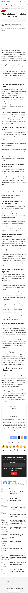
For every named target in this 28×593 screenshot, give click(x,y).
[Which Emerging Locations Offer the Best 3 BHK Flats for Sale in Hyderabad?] (5, 508)
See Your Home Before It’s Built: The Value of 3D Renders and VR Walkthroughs (18, 514)
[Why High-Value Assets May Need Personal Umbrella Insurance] (5, 529)
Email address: (14, 462)
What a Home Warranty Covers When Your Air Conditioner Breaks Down (18, 557)
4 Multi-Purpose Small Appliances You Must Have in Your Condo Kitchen (18, 571)
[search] (18, 1)
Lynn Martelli (7, 24)
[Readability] (7, 2)
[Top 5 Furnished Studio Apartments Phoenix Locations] (5, 543)
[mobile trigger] (2, 2)
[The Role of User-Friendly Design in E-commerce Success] (5, 501)
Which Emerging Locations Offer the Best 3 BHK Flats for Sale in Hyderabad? (18, 507)
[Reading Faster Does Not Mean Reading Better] (5, 494)
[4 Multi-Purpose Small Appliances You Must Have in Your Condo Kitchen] (5, 572)
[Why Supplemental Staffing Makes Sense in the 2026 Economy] (5, 536)
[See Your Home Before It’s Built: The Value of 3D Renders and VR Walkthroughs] (5, 515)
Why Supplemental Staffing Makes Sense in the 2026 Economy (16, 536)
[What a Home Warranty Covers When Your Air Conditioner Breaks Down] (5, 557)
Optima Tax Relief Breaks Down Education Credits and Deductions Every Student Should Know (18, 521)
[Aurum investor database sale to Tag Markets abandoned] (5, 564)
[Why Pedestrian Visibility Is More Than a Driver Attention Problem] (5, 550)
